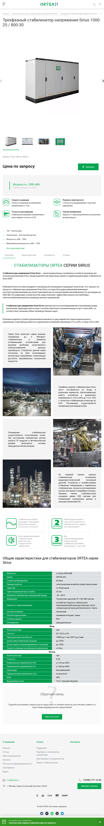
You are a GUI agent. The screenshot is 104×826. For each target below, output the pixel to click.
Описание (9, 255)
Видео (5, 772)
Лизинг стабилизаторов (47, 763)
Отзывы (66, 255)
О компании (8, 742)
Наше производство (12, 756)
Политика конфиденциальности (17, 764)
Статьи (6, 752)
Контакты (75, 742)
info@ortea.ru (13, 780)
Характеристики (29, 255)
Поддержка (41, 748)
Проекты (6, 760)
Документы (49, 255)
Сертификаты (9, 768)
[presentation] (1, 81)
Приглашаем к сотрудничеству (50, 759)
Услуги (39, 742)
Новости (6, 748)
